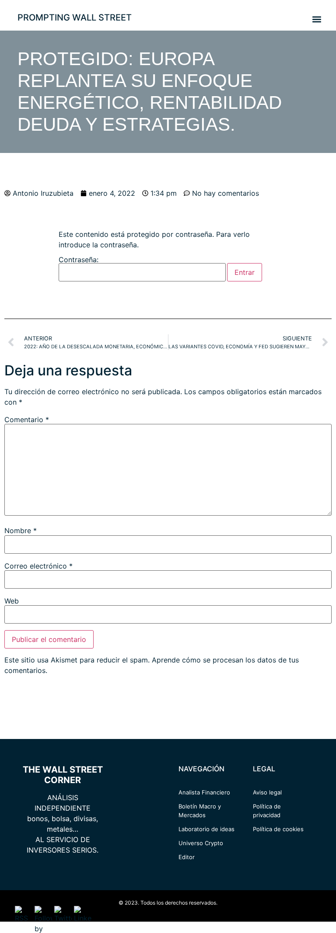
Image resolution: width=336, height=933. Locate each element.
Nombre (20, 530)
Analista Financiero (204, 792)
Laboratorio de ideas (206, 828)
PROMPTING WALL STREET (75, 17)
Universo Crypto (200, 842)
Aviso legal (267, 792)
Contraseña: (78, 260)
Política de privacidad (267, 811)
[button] (316, 19)
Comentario (26, 419)
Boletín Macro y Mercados (199, 811)
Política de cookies (278, 828)
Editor (186, 856)
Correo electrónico (38, 565)
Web (11, 600)
